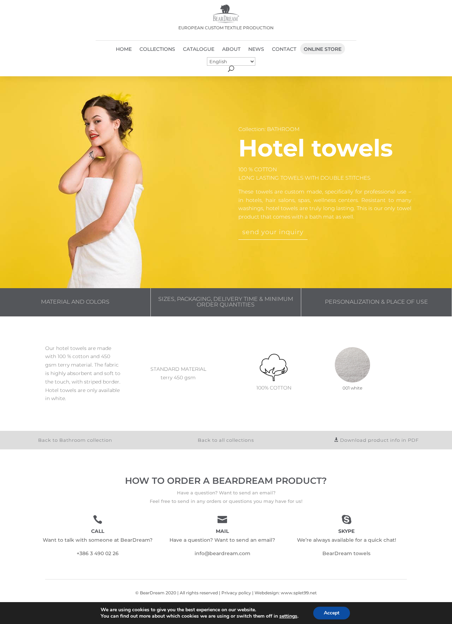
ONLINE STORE (322, 49)
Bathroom (283, 129)
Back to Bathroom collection (75, 440)
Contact (284, 49)
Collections (157, 49)
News (256, 49)
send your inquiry (273, 232)
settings (288, 616)
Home (124, 49)
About (231, 49)
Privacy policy (236, 592)
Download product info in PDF (379, 440)
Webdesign (267, 592)
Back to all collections (226, 440)
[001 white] (352, 381)
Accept (331, 613)
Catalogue (198, 49)
